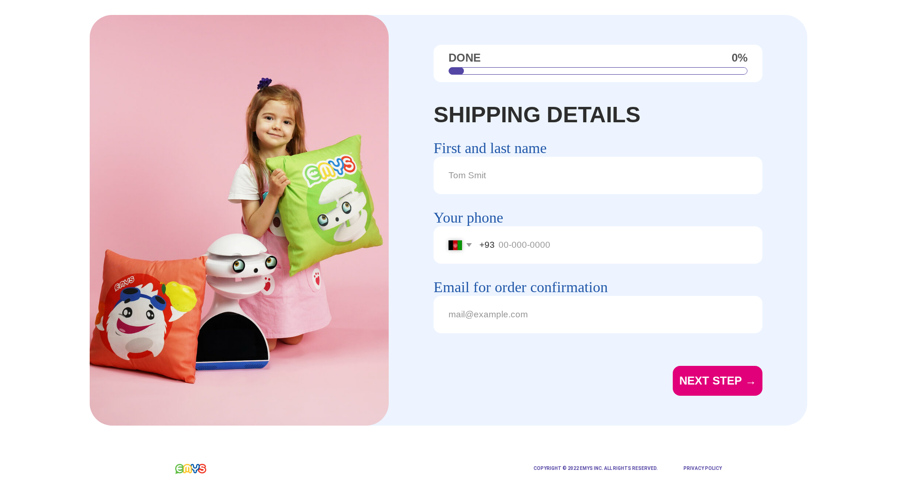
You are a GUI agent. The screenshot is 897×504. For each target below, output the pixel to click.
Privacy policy (702, 468)
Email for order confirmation (521, 287)
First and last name (490, 148)
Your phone (468, 217)
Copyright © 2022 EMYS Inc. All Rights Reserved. (596, 468)
